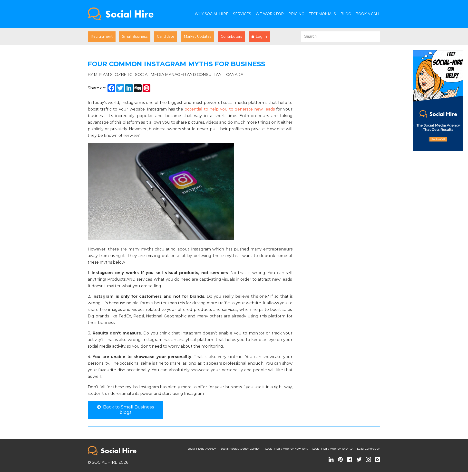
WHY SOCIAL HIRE (211, 14)
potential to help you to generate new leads (230, 109)
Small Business (134, 36)
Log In (260, 36)
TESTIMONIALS (322, 14)
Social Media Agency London (241, 448)
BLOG (346, 14)
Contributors (231, 36)
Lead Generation (368, 448)
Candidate (165, 36)
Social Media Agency (201, 448)
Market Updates (197, 36)
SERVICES (242, 14)
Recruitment (102, 36)
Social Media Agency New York (286, 448)
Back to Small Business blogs (127, 409)
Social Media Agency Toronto (332, 448)
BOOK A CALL (368, 14)
